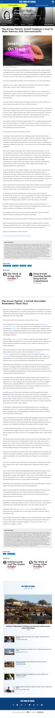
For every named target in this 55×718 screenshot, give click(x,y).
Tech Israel (15, 265)
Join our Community (13, 5)
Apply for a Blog (48, 24)
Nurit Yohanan (19, 689)
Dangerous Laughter (17, 339)
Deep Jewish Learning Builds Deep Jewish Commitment (42, 277)
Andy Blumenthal (10, 280)
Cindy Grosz (22, 13)
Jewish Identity (11, 553)
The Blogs (17, 10)
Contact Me (30, 24)
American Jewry (7, 265)
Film (5, 553)
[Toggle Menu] (2, 2)
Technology (22, 265)
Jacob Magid (18, 664)
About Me (23, 24)
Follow (16, 18)
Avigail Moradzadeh (37, 283)
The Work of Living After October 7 (14, 276)
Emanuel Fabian (24, 639)
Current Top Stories (28, 588)
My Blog (15, 24)
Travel (29, 265)
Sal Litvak (14, 328)
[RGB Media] (29, 712)
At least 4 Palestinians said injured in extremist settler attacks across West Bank (28, 627)
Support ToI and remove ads (41, 5)
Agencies (24, 664)
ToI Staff (28, 630)
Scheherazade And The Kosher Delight (16, 564)
